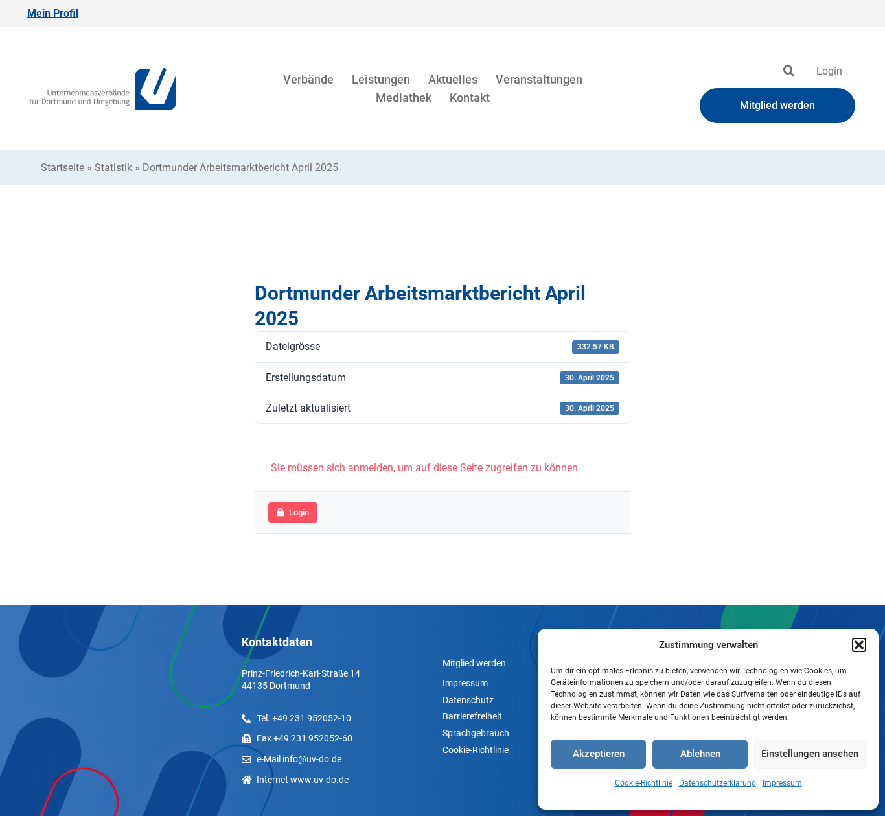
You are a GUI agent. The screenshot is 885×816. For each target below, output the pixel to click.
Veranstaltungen (539, 79)
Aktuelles (452, 79)
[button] (859, 644)
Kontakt (470, 97)
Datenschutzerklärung (717, 782)
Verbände (308, 79)
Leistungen (381, 79)
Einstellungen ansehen (809, 754)
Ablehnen (700, 754)
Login (829, 71)
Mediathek (403, 97)
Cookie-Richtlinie (643, 782)
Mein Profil (52, 13)
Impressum (782, 782)
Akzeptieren (599, 754)
